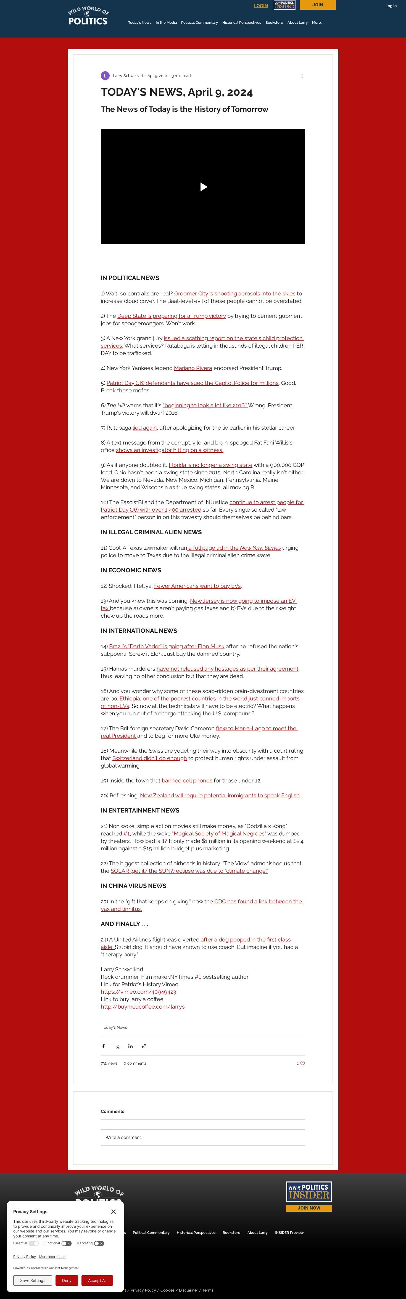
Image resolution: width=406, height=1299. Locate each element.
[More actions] (302, 75)
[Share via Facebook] (103, 1046)
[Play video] (203, 186)
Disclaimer (188, 1290)
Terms (207, 1290)
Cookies (167, 1290)
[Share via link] (144, 1046)
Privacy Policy (143, 1290)
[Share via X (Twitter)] (117, 1046)
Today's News (114, 1027)
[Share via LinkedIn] (130, 1046)
